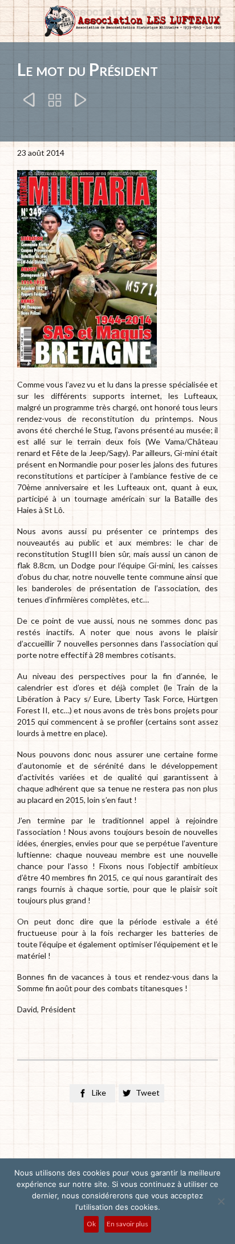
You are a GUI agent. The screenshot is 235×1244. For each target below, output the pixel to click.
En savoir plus (127, 1223)
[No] (220, 1201)
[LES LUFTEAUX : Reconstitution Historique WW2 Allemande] (132, 21)
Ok (91, 1223)
